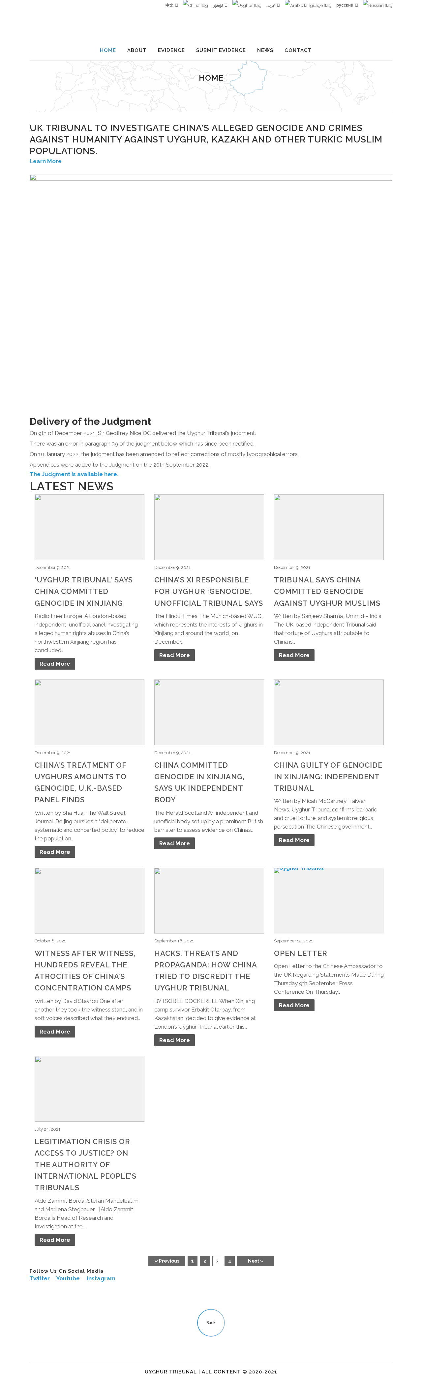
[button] (46, 161)
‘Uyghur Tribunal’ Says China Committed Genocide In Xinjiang (84, 591)
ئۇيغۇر (218, 5)
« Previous (167, 1261)
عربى (270, 5)
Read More (55, 663)
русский (344, 5)
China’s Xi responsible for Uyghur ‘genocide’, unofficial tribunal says (208, 591)
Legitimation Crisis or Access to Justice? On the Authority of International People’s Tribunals (85, 1164)
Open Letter (300, 953)
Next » (255, 1261)
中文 (169, 5)
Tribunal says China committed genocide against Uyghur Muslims (327, 591)
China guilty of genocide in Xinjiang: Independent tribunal (328, 776)
